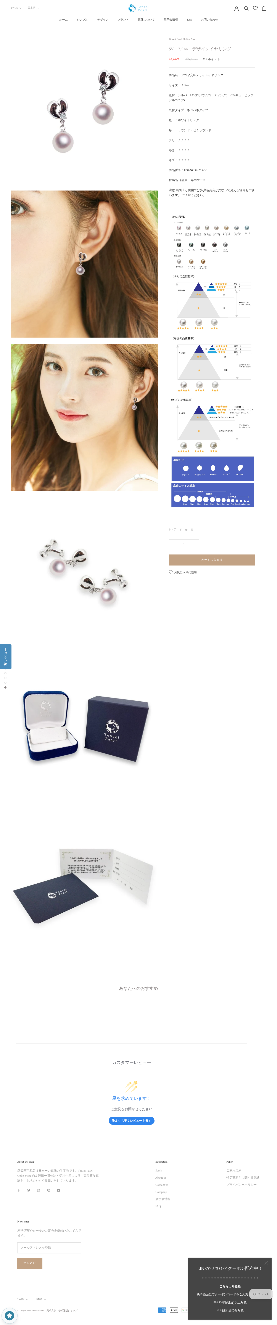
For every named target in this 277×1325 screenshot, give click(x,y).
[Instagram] (38, 1190)
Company (161, 1192)
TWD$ (14, 8)
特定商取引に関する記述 (243, 1178)
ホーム (63, 19)
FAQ (189, 19)
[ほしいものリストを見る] (255, 8)
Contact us (161, 1185)
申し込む (30, 1263)
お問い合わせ (209, 19)
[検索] (246, 8)
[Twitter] (186, 530)
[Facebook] (180, 530)
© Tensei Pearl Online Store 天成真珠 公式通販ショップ (47, 1311)
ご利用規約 (234, 1170)
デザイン (102, 19)
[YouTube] (58, 1190)
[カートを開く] (264, 8)
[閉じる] (266, 1263)
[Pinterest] (192, 530)
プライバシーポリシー (241, 1185)
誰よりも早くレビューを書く (131, 1120)
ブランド (123, 19)
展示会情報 (171, 19)
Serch (158, 1170)
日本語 (31, 8)
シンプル (82, 19)
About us (160, 1178)
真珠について (146, 19)
